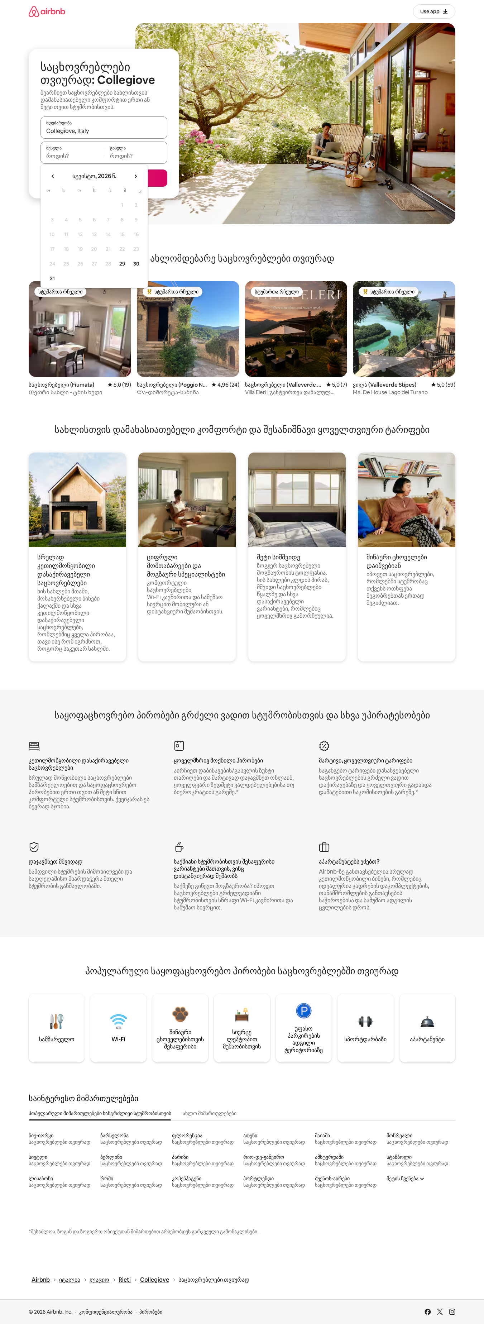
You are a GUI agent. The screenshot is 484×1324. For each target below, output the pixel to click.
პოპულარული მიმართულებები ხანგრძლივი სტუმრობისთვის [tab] (100, 1113)
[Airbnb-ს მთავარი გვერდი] (47, 11)
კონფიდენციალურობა (106, 1312)
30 (136, 264)
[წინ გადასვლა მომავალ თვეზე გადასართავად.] (135, 176)
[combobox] (104, 130)
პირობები (150, 1312)
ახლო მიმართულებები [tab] (209, 1113)
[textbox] (72, 156)
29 (122, 264)
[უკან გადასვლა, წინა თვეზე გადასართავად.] (53, 176)
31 (52, 278)
